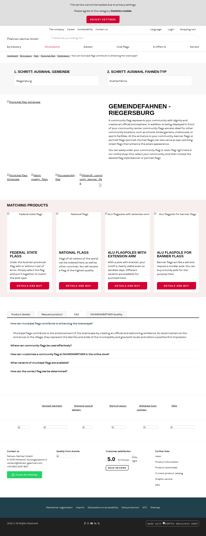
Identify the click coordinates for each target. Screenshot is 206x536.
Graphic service (164, 479)
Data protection (130, 507)
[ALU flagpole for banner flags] (176, 230)
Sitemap (155, 507)
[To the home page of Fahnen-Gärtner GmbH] (26, 39)
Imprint (80, 507)
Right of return (117, 405)
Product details (20, 314)
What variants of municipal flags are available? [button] (40, 362)
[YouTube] (91, 523)
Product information (166, 462)
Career (71, 29)
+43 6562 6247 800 (17, 466)
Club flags (123, 46)
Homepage (12, 55)
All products (52, 46)
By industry (14, 46)
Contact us (102, 29)
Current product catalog (169, 473)
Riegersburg (63, 55)
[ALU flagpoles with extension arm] (127, 230)
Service (194, 46)
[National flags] (78, 230)
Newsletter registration (59, 507)
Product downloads (166, 467)
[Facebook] (85, 523)
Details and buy (29, 286)
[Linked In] (95, 523)
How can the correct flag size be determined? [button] (39, 371)
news (158, 456)
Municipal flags (48, 55)
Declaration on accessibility (103, 507)
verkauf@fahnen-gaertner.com (24, 463)
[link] (150, 431)
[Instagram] (88, 523)
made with (155, 523)
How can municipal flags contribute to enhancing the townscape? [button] (52, 323)
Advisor (88, 46)
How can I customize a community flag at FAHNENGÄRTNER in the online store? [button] (60, 354)
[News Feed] (99, 523)
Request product (52, 314)
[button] (100, 185)
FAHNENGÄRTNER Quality (106, 314)
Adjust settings (103, 19)
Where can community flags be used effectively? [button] (41, 345)
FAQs (174, 405)
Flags (36, 55)
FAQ (76, 314)
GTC (145, 507)
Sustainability (85, 29)
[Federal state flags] (29, 230)
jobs (157, 484)
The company (56, 29)
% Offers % (159, 46)
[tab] (20, 314)
